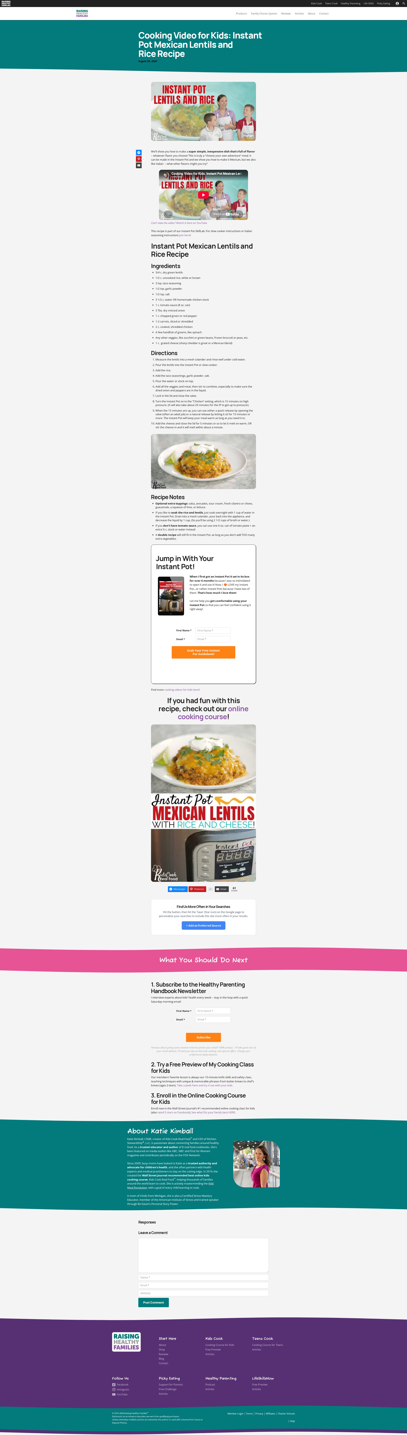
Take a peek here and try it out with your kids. (205, 1085)
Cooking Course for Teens (267, 1345)
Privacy (259, 1413)
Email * (180, 639)
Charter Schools (286, 1413)
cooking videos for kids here (181, 689)
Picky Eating (383, 3)
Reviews (286, 13)
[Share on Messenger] (139, 152)
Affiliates (270, 1413)
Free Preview (213, 1349)
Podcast (210, 1384)
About (311, 13)
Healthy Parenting (350, 3)
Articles (299, 13)
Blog (161, 1358)
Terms (249, 1413)
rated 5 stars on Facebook (173, 1112)
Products (241, 13)
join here (184, 235)
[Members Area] (397, 3)
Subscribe (203, 1037)
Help (292, 1421)
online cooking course (213, 712)
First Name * (183, 630)
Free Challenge (167, 1389)
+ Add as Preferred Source (203, 925)
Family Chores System (264, 13)
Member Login (235, 1413)
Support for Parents (171, 1384)
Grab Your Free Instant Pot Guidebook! (203, 652)
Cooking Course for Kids (219, 1345)
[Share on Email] (139, 165)
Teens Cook (331, 3)
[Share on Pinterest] (139, 159)
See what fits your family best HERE (213, 1112)
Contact (324, 13)
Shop (162, 1349)
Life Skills (369, 3)
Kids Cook (316, 3)
